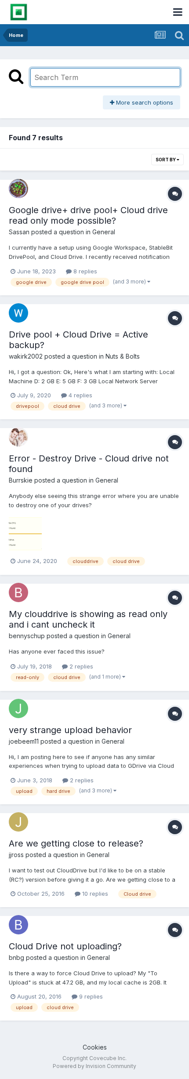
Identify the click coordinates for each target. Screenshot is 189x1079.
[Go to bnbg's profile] (18, 924)
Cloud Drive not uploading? (65, 946)
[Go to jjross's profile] (18, 822)
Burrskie (21, 480)
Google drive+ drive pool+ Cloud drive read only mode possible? (88, 215)
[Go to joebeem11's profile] (18, 708)
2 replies (80, 666)
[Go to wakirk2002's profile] (18, 313)
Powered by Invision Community (94, 1066)
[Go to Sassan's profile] (18, 188)
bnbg (16, 957)
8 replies (84, 271)
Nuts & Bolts (122, 356)
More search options (143, 102)
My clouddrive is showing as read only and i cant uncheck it (88, 619)
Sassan (19, 232)
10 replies (94, 893)
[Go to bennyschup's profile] (18, 592)
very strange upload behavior (70, 730)
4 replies (79, 395)
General (103, 232)
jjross (16, 854)
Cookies (95, 1047)
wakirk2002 (26, 356)
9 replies (90, 996)
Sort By (166, 159)
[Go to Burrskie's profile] (18, 437)
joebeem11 (24, 741)
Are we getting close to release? (76, 843)
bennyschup (27, 635)
